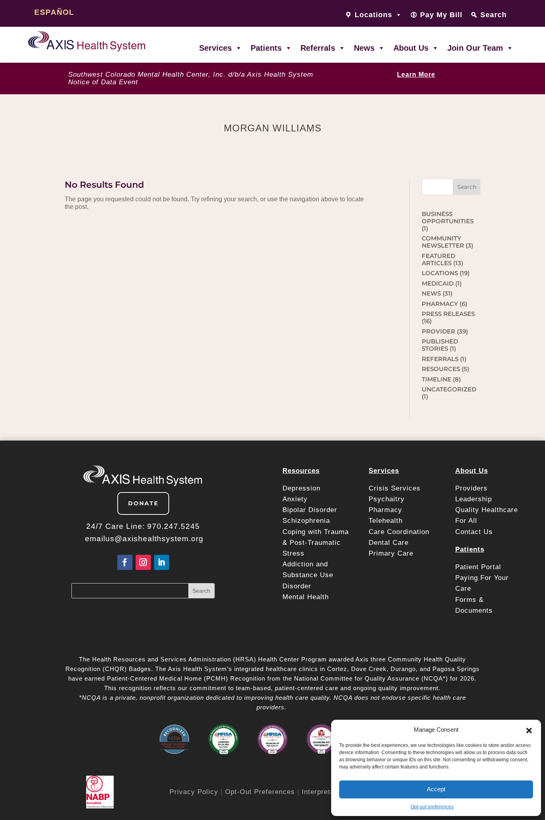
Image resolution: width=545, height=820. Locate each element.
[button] (529, 730)
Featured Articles (438, 259)
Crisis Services (396, 488)
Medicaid (438, 283)
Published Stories (440, 345)
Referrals (317, 48)
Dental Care (389, 542)
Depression (302, 488)
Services (215, 48)
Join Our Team (475, 48)
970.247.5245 (173, 526)
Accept (436, 789)
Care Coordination (399, 532)
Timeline (436, 379)
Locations (440, 273)
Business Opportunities (448, 217)
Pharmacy (385, 510)
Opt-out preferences (432, 807)
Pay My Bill (441, 15)
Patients (266, 48)
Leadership (473, 499)
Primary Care (391, 553)
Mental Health (305, 597)
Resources (441, 369)
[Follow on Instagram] (143, 562)
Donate (143, 503)
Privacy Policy (194, 792)
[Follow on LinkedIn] (161, 562)
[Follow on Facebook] (124, 562)
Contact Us (474, 532)
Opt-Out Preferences (260, 792)
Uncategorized (449, 389)
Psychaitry (387, 499)
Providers (472, 488)
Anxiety (295, 499)
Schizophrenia (306, 520)
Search (493, 15)
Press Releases (448, 314)
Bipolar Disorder (309, 510)
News (364, 48)
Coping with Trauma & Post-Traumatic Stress (315, 542)
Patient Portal (479, 567)
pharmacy (440, 304)
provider (438, 331)
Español (54, 12)
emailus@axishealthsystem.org (144, 538)
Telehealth (386, 520)
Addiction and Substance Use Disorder (307, 575)
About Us (410, 48)
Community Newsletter (443, 241)
